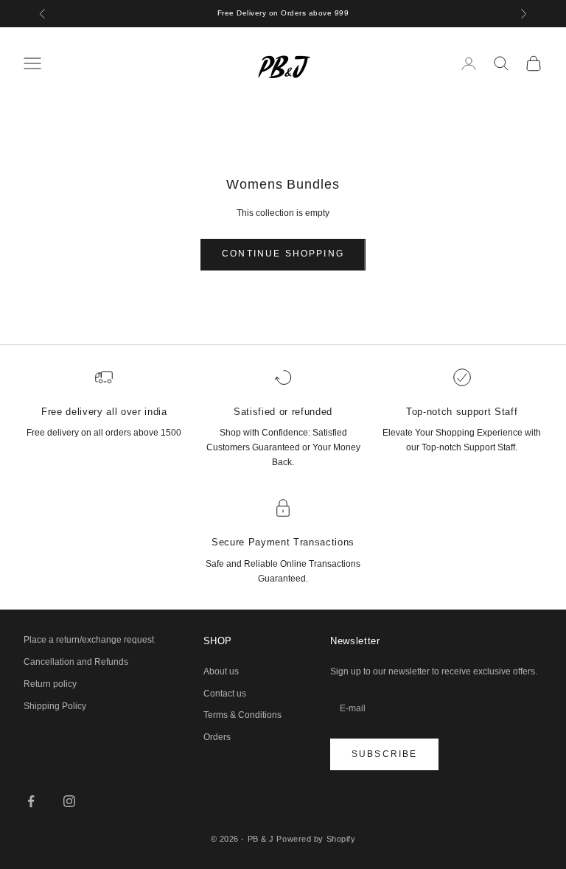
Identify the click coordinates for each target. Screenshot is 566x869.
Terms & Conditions (242, 715)
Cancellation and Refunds (76, 662)
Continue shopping (283, 253)
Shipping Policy (55, 706)
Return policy (50, 684)
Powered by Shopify (315, 838)
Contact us (224, 693)
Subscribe (384, 754)
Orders (217, 737)
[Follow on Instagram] (69, 801)
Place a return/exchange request (89, 640)
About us (221, 671)
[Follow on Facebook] (31, 801)
